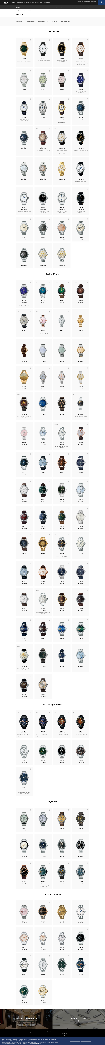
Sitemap (63, 1035)
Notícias (31, 1034)
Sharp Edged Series (43, 21)
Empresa (31, 1032)
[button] (78, 1)
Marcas (20, 10)
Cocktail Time (30, 21)
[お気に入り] (31, 40)
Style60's (54, 21)
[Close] (102, 1041)
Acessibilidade (50, 1031)
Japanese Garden (65, 21)
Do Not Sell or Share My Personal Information (80, 1041)
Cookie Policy (37, 1043)
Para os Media (32, 1036)
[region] (52, 1041)
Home (17, 10)
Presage (25, 10)
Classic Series (19, 21)
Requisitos (49, 1033)
